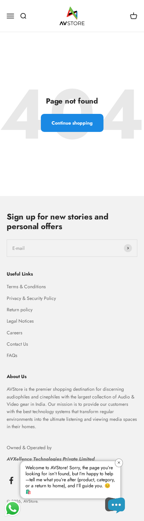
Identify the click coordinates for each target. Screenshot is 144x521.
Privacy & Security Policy (31, 298)
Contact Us (17, 344)
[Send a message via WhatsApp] (12, 508)
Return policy (19, 309)
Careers (14, 332)
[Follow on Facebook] (11, 480)
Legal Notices (20, 321)
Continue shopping (72, 123)
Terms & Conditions (26, 286)
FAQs (12, 355)
